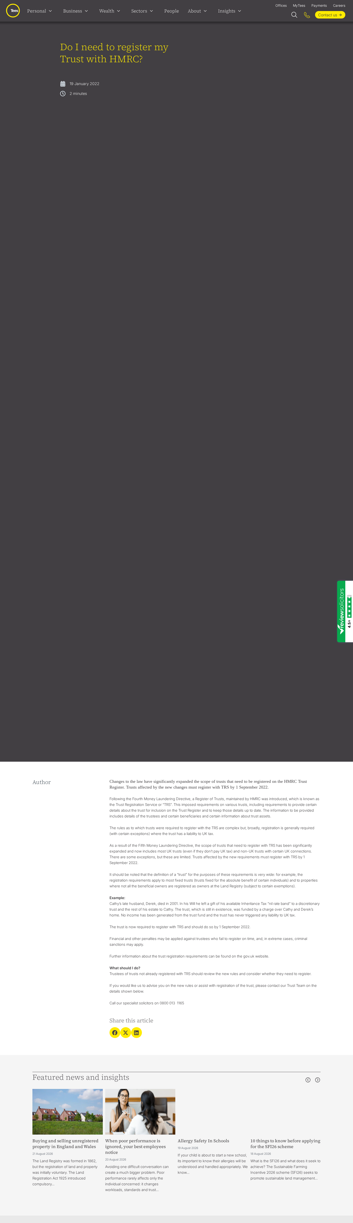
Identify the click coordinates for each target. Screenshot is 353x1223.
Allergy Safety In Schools (203, 1141)
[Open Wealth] (119, 11)
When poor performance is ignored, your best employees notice (135, 1146)
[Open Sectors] (152, 11)
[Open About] (206, 11)
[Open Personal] (51, 11)
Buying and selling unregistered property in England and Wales (65, 1143)
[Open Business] (87, 11)
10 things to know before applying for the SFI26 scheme (285, 1143)
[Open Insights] (240, 11)
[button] (115, 1032)
